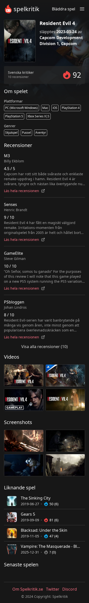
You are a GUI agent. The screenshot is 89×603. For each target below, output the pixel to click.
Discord (69, 589)
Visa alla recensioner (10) (44, 346)
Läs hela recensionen (21, 190)
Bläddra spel (63, 9)
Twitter (52, 589)
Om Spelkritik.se (27, 589)
